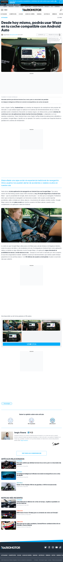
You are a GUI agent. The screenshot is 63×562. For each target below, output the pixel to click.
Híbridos (54, 14)
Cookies (49, 560)
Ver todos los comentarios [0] (31, 453)
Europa (17, 6)
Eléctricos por (9, 4)
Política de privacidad (57, 560)
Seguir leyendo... (25, 440)
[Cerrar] (60, 38)
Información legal (43, 560)
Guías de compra (29, 14)
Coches (21, 14)
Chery (22, 6)
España (5, 6)
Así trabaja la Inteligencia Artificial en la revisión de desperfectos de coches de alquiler (24, 102)
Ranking (39, 14)
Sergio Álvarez (6, 34)
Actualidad (4, 14)
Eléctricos (47, 14)
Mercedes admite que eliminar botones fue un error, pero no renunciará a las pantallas (24, 99)
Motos (61, 14)
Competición (12, 14)
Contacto (36, 560)
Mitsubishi (11, 6)
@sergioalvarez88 (14, 34)
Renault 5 (47, 6)
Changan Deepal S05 (38, 6)
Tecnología (7, 403)
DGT (52, 6)
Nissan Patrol (28, 6)
